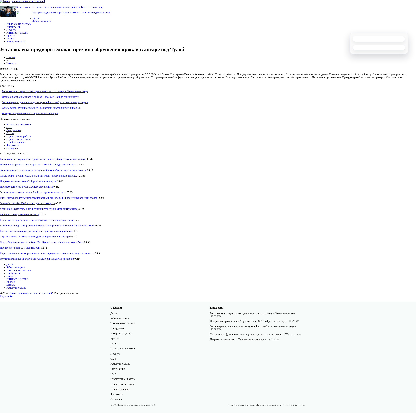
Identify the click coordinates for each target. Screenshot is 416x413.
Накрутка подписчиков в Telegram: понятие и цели (30, 113)
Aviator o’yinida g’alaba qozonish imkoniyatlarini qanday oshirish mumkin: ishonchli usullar (47, 225)
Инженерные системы (18, 23)
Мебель (10, 38)
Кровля (10, 35)
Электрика (12, 148)
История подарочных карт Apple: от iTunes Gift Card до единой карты (71, 12)
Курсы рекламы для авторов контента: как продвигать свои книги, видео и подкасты (47, 253)
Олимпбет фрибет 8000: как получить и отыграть (27, 203)
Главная (10, 57)
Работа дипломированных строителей (31, 293)
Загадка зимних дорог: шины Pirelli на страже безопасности (33, 192)
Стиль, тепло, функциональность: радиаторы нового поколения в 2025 (41, 108)
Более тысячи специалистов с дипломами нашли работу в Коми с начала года (59, 7)
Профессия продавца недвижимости (20, 247)
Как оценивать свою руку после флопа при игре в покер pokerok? (36, 231)
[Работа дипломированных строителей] (22, 1)
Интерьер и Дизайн (17, 32)
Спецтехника (13, 130)
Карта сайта (6, 296)
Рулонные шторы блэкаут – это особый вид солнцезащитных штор (37, 220)
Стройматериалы (16, 142)
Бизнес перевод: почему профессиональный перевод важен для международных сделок (48, 197)
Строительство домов (18, 139)
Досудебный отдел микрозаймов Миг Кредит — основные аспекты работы (42, 242)
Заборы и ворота (41, 21)
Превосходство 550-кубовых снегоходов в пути (26, 186)
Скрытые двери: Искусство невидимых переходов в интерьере (35, 236)
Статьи (10, 133)
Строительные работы (18, 136)
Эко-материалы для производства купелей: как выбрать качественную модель (45, 102)
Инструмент (13, 26)
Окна (9, 127)
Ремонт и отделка (16, 41)
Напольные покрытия (18, 124)
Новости (11, 29)
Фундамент (12, 145)
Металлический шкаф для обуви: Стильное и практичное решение (37, 258)
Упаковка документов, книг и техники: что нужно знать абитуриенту (38, 208)
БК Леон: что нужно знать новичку (19, 214)
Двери (35, 18)
